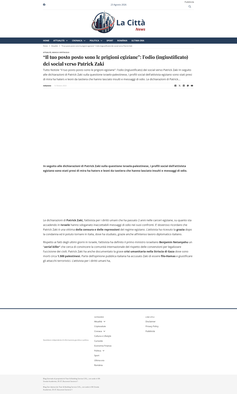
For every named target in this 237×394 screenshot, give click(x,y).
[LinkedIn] (184, 86)
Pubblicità (189, 2)
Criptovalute (100, 326)
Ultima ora (160, 35)
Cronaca (100, 35)
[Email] (192, 86)
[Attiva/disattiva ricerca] (190, 6)
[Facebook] (175, 86)
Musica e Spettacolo (60, 52)
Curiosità (98, 341)
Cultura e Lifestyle (102, 336)
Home (69, 35)
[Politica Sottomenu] (124, 36)
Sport (132, 35)
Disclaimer (151, 321)
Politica (117, 35)
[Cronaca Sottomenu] (107, 36)
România (145, 35)
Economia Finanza (102, 345)
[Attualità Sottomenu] (90, 36)
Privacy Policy (152, 326)
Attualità (81, 35)
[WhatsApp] (188, 86)
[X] (179, 86)
